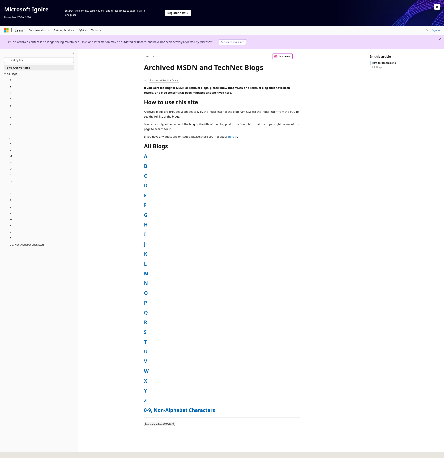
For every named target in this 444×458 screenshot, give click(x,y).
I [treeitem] (10, 130)
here (231, 137)
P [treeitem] (10, 175)
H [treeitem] (10, 124)
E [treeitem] (10, 105)
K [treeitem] (10, 143)
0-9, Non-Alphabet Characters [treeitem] (27, 244)
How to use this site (384, 62)
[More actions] (297, 56)
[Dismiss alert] (437, 7)
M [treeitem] (11, 156)
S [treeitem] (10, 194)
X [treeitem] (10, 225)
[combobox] (39, 60)
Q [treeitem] (11, 181)
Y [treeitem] (10, 232)
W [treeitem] (11, 219)
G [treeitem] (10, 118)
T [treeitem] (10, 200)
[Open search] (426, 30)
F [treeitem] (10, 111)
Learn (148, 56)
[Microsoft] (6, 30)
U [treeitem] (10, 206)
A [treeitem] (10, 80)
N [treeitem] (11, 162)
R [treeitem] (10, 187)
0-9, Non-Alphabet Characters (179, 410)
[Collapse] (73, 53)
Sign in (436, 30)
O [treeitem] (11, 168)
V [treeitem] (10, 213)
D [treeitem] (10, 99)
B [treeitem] (10, 86)
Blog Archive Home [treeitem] (18, 67)
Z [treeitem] (10, 238)
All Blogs (377, 67)
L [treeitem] (10, 149)
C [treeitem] (10, 93)
